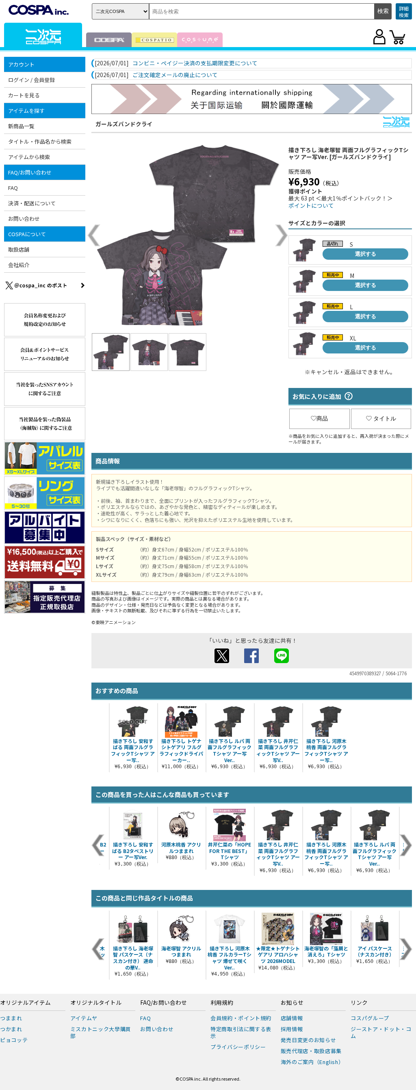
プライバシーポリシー (238, 1047)
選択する (365, 254)
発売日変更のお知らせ (308, 1040)
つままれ (11, 1018)
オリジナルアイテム (25, 1002)
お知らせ (292, 1002)
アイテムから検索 (29, 157)
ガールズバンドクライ (124, 124)
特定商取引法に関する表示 (240, 1032)
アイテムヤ (84, 1018)
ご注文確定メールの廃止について (175, 75)
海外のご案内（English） (312, 1062)
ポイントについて (311, 205)
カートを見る (24, 95)
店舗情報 (292, 1018)
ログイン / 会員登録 (31, 80)
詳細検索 (404, 11)
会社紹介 (18, 265)
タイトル (384, 418)
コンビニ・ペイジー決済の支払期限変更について (195, 63)
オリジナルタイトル (95, 1002)
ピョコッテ (14, 1040)
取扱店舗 (18, 249)
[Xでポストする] (221, 661)
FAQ (13, 188)
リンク (359, 1002)
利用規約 (221, 1002)
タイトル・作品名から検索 (40, 141)
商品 (322, 418)
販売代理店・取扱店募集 (311, 1051)
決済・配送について (32, 203)
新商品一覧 (21, 126)
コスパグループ (370, 1018)
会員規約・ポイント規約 (240, 1018)
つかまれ (11, 1029)
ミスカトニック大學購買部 (100, 1032)
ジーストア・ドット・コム (381, 1032)
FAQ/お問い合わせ (163, 1002)
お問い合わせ (24, 218)
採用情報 (292, 1029)
